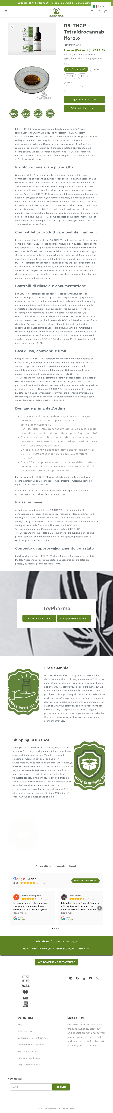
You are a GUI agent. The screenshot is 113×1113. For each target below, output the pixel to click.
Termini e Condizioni (28, 1051)
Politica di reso (25, 1031)
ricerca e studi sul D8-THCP (34, 216)
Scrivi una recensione (85, 881)
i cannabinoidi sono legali (65, 335)
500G (70, 76)
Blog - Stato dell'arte (29, 1064)
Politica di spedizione (29, 1058)
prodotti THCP (60, 374)
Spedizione (70, 58)
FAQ (20, 1024)
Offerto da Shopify (67, 1109)
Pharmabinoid (51, 1109)
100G (96, 69)
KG (82, 76)
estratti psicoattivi (55, 377)
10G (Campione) (76, 69)
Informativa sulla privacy (31, 1044)
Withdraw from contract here (33, 1038)
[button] (6, 11)
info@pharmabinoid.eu (74, 618)
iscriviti (61, 1087)
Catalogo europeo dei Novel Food (45, 324)
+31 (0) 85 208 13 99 (39, 618)
